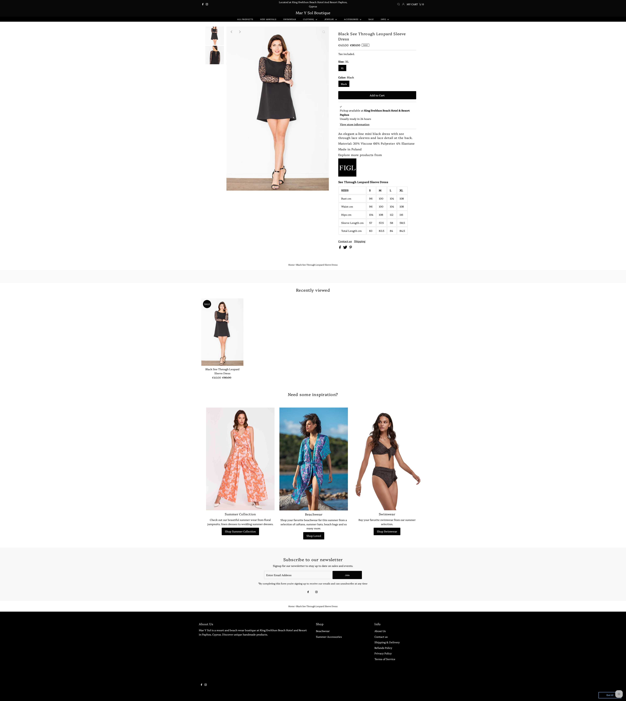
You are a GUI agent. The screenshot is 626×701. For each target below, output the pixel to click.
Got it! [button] (609, 695)
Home (291, 264)
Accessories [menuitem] (351, 19)
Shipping (359, 241)
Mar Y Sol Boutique (313, 12)
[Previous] (231, 31)
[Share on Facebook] (340, 248)
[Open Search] (398, 4)
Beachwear (323, 631)
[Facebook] (202, 4)
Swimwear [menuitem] (289, 19)
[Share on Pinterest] (350, 248)
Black (344, 84)
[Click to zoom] (323, 31)
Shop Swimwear (387, 531)
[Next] (239, 31)
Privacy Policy (383, 653)
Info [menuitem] (384, 19)
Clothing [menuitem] (309, 19)
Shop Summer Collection (240, 531)
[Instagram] (207, 4)
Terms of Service (384, 659)
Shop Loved (313, 535)
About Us (380, 631)
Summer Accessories (329, 636)
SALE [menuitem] (371, 19)
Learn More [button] (105, 695)
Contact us (345, 241)
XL (342, 68)
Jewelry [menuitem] (329, 19)
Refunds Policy (383, 647)
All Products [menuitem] (245, 19)
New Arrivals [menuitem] (268, 19)
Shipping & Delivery (387, 642)
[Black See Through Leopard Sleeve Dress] (222, 332)
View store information (354, 124)
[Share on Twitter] (345, 248)
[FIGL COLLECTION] (347, 175)
